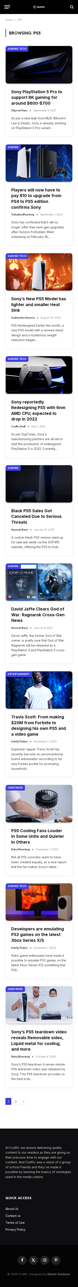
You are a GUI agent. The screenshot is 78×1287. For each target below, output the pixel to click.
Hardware (15, 787)
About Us (11, 1209)
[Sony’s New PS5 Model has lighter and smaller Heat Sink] (39, 272)
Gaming (13, 147)
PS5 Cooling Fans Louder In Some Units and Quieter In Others (37, 836)
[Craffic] (39, 7)
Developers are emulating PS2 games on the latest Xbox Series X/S (37, 935)
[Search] (71, 7)
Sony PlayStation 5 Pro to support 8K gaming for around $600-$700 (36, 97)
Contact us (13, 1215)
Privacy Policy (15, 1229)
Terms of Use (15, 1222)
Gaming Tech (17, 48)
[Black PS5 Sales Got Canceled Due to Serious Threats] (39, 484)
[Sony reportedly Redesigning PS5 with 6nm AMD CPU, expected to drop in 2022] (39, 375)
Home (9, 19)
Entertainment (19, 674)
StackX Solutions (58, 1274)
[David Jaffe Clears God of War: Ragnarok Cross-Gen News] (39, 582)
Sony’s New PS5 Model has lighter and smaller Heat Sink (38, 304)
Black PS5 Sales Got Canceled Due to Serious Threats (36, 516)
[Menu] (7, 7)
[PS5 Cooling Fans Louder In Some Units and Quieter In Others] (39, 803)
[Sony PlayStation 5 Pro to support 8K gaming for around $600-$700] (39, 64)
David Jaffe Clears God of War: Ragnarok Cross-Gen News (38, 615)
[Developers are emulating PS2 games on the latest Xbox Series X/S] (39, 902)
